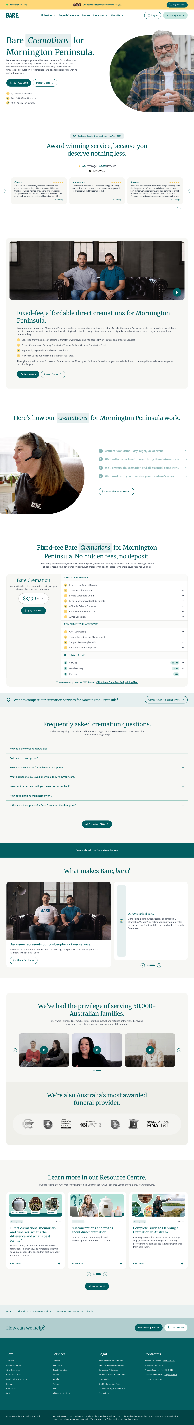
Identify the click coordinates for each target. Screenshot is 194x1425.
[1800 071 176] (176, 1327)
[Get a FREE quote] (149, 1327)
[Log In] (152, 15)
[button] (48, 15)
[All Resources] (97, 1286)
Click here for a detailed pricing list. (117, 682)
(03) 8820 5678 (171, 1374)
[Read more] (35, 1230)
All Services (46, 15)
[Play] (177, 292)
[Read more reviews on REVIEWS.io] (97, 171)
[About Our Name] (23, 960)
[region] (97, 191)
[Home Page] (12, 15)
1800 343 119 (167, 1370)
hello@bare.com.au (153, 1379)
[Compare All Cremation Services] (166, 700)
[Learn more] (28, 374)
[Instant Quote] (175, 15)
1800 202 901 (159, 1365)
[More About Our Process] (116, 491)
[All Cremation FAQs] (97, 824)
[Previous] (143, 965)
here (29, 355)
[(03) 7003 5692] (177, 5)
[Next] (159, 965)
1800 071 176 (169, 1360)
